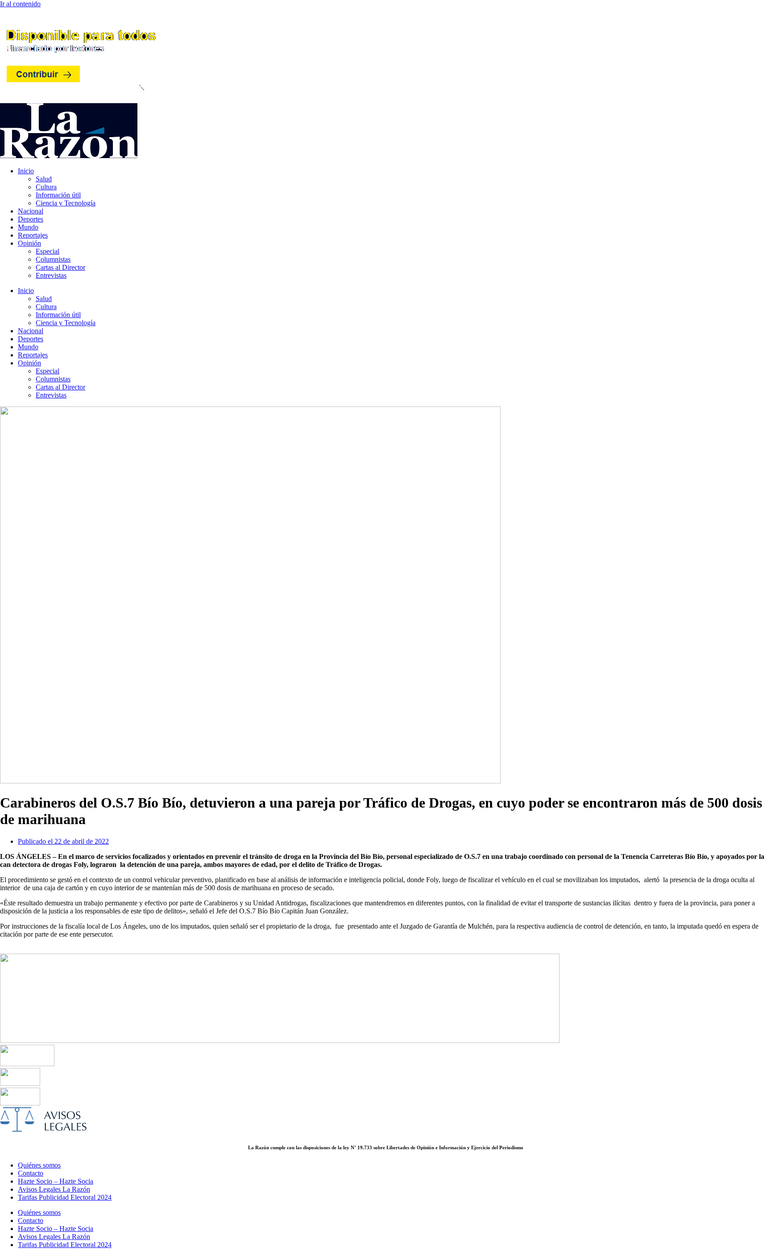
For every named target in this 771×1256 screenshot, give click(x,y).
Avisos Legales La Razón (54, 1189)
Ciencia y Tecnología (65, 203)
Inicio (26, 171)
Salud (44, 179)
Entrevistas (51, 275)
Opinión (29, 243)
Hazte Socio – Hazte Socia (55, 1181)
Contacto (30, 1173)
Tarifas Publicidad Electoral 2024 (65, 1197)
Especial (47, 251)
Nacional (30, 211)
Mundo (28, 227)
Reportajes (33, 235)
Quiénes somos (39, 1165)
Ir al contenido (20, 4)
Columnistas (53, 259)
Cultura (46, 187)
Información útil (58, 195)
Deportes (30, 219)
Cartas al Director (60, 267)
